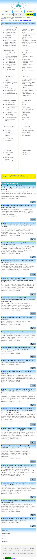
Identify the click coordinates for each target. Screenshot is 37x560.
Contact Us (18, 548)
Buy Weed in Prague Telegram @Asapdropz (20, 360)
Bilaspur (4, 186)
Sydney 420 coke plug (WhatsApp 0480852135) (21, 347)
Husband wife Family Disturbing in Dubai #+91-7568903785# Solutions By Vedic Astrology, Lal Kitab (18, 447)
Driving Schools (26, 107)
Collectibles (8, 67)
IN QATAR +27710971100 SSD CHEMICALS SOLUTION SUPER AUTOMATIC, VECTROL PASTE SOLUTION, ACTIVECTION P (17, 410)
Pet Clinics (8, 130)
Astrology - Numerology (28, 34)
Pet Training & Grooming (9, 134)
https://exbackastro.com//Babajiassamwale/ (20, 332)
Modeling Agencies (27, 90)
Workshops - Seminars (11, 161)
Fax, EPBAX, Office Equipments (10, 34)
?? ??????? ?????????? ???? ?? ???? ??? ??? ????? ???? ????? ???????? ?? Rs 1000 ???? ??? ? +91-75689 (18, 225)
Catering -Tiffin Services (29, 42)
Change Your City (6, 20)
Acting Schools (26, 80)
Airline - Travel (26, 59)
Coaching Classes (10, 104)
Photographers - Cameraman (26, 96)
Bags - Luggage (9, 59)
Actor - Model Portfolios (28, 82)
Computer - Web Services (26, 44)
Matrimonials (27, 150)
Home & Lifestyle (9, 51)
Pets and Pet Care (9, 127)
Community (27, 127)
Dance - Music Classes (11, 106)
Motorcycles (25, 111)
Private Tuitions (9, 114)
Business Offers (26, 35)
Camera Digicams (10, 30)
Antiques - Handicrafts (11, 56)
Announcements (26, 129)
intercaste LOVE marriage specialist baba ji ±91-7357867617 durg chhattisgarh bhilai (17, 466)
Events (9, 150)
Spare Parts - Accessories (26, 116)
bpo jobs (14, 17)
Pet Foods (7, 132)
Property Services (13, 550)
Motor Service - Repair (28, 109)
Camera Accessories (10, 29)
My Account (30, 11)
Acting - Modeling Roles (29, 79)
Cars (23, 106)
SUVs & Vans (26, 119)
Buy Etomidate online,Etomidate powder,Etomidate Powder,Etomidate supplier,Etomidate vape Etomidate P (18, 299)
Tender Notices (26, 135)
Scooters (24, 114)
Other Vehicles (26, 112)
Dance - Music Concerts (9, 153)
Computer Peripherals (11, 32)
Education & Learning (9, 100)
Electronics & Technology (9, 27)
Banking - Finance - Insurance (27, 65)
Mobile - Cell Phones (11, 43)
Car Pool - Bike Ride (28, 130)
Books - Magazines (10, 62)
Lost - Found (25, 134)
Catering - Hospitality (28, 71)
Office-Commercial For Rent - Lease (11, 91)
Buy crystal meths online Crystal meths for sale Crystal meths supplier (17, 206)
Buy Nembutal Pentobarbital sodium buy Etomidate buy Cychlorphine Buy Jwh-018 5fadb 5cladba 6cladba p (18, 187)
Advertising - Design (28, 29)
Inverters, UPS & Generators (9, 38)
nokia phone (10, 18)
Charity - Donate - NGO (28, 132)
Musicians (25, 92)
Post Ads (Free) (18, 11)
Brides (24, 152)
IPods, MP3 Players (10, 40)
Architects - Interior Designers (27, 61)
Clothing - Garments (10, 64)
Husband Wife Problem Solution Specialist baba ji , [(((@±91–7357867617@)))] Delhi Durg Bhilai (17, 429)
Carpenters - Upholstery (29, 40)
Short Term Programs (11, 117)
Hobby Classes (9, 111)
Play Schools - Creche (11, 112)
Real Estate (9, 77)
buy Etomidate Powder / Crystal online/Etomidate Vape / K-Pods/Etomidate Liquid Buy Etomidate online (17, 280)
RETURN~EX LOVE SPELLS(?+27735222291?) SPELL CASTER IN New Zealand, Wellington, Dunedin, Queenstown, (18, 391)
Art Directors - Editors (28, 84)
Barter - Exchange (10, 61)
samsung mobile (22, 17)
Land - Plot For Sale (10, 89)
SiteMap (31, 548)
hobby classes (7, 17)
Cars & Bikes (27, 100)
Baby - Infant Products (11, 57)
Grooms (24, 154)
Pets (6, 137)
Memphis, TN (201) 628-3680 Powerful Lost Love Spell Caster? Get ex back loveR (17, 484)
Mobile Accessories (10, 45)
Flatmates (7, 87)
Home (6, 11)
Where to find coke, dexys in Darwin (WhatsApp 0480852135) (15, 243)
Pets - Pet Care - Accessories (9, 139)
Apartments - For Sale (11, 82)
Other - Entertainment (28, 93)
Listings (25, 548)
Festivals (7, 156)
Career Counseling (10, 103)
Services (27, 27)
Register (10, 548)
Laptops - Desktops (10, 42)
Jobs (27, 51)
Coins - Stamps (9, 66)
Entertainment (27, 77)
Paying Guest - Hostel (11, 97)
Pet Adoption (8, 129)
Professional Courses (11, 116)
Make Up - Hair (26, 89)
